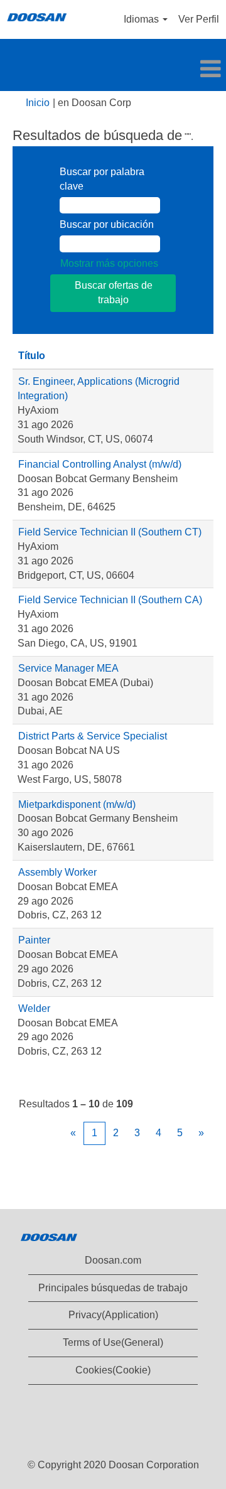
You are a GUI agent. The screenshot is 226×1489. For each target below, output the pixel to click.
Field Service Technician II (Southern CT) (110, 532)
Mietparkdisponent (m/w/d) (77, 804)
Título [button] (31, 355)
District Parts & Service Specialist (92, 736)
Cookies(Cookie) (113, 1370)
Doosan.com (113, 1260)
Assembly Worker (57, 872)
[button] (113, 69)
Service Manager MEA (68, 668)
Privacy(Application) (113, 1314)
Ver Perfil (198, 19)
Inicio (38, 102)
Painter (34, 940)
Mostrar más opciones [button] (109, 263)
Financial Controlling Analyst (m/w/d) (99, 464)
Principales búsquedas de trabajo (113, 1287)
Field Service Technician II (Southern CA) (110, 599)
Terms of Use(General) (113, 1342)
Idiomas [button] (142, 19)
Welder (34, 1008)
